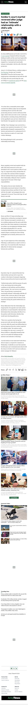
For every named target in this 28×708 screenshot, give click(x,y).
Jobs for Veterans (18, 691)
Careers (16, 690)
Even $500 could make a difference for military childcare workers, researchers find (13, 489)
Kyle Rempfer (6, 30)
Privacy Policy (4, 678)
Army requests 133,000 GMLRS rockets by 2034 (18, 526)
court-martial (5, 56)
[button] (14, 512)
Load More (14, 498)
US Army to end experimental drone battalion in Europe (13, 614)
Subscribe (17, 678)
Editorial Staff (4, 693)
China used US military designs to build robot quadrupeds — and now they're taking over (11, 521)
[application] (14, 512)
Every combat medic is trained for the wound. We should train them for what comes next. (13, 594)
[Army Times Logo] (8, 2)
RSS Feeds (17, 682)
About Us (17, 688)
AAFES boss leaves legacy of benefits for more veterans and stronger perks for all (13, 393)
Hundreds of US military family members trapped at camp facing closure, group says (13, 599)
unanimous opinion (14, 80)
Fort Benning (4, 72)
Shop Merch (17, 683)
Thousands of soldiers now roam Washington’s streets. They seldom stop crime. (13, 609)
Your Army (5, 13)
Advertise (3, 688)
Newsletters (17, 680)
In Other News (5, 375)
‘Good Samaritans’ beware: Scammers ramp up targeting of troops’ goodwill (13, 442)
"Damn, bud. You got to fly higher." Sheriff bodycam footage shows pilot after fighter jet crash (18, 533)
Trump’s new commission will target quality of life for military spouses (14, 417)
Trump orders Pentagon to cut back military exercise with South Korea (18, 539)
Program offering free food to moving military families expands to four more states (13, 466)
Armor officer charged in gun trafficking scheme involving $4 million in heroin (16, 204)
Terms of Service (5, 680)
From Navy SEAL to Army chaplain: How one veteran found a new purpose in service (12, 604)
